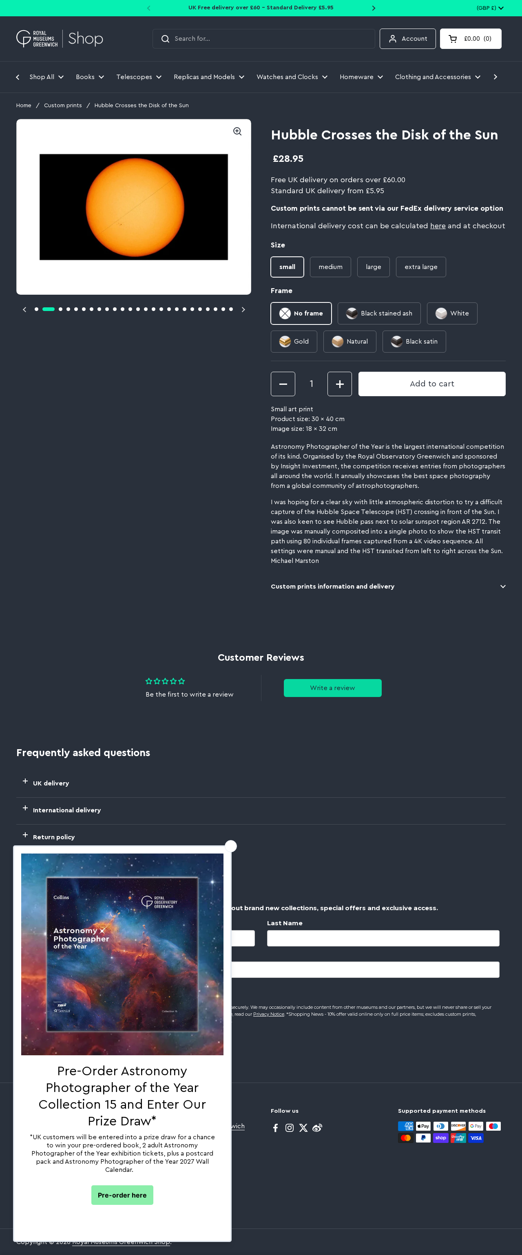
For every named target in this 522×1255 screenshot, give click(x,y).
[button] (471, 39)
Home (23, 105)
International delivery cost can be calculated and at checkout (388, 225)
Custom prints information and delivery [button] (333, 586)
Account (414, 38)
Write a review (332, 688)
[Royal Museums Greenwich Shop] (59, 39)
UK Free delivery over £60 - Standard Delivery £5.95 (261, 8)
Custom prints (63, 105)
